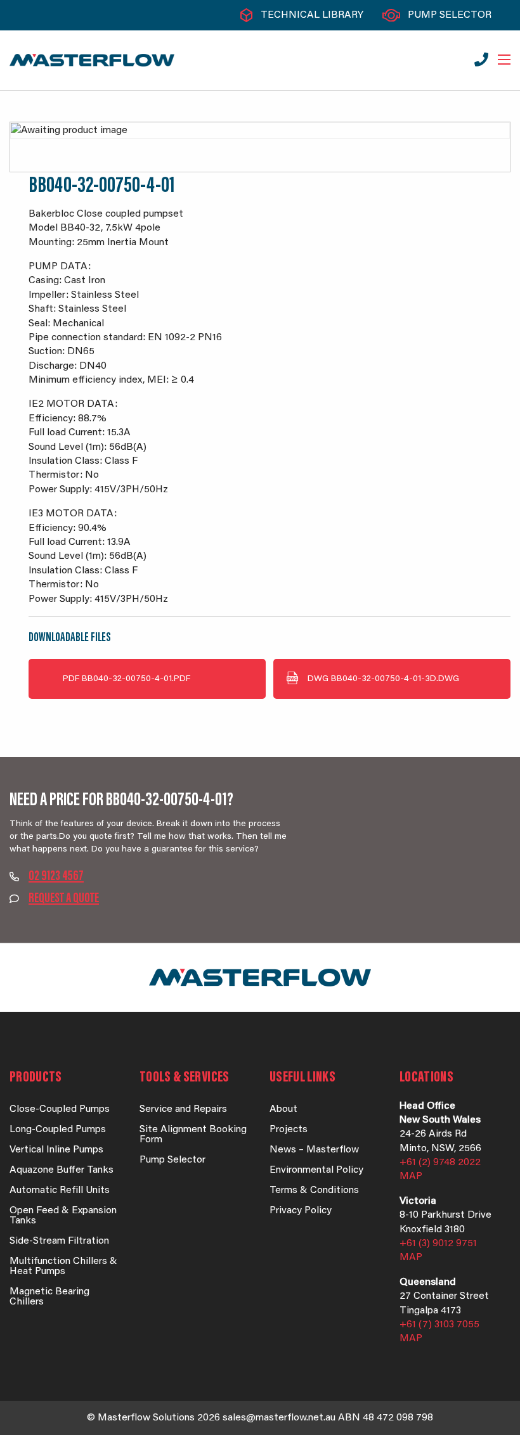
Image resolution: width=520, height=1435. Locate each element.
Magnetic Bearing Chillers (49, 1297)
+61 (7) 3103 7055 (439, 1325)
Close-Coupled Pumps (60, 1109)
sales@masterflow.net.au (279, 1418)
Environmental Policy (316, 1170)
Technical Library (312, 15)
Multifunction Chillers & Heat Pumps (63, 1266)
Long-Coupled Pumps (58, 1130)
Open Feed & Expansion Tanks (63, 1216)
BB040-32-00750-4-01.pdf (126, 679)
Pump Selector (449, 15)
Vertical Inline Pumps (56, 1150)
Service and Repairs (183, 1109)
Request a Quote (64, 899)
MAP (411, 1176)
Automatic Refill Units (60, 1190)
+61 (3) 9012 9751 (438, 1244)
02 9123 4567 (56, 877)
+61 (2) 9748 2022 (440, 1163)
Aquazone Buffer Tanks (62, 1170)
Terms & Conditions (314, 1190)
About (283, 1109)
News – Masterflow (314, 1150)
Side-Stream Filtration (59, 1241)
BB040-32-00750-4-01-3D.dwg (383, 679)
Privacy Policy (301, 1211)
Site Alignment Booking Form (193, 1135)
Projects (289, 1130)
